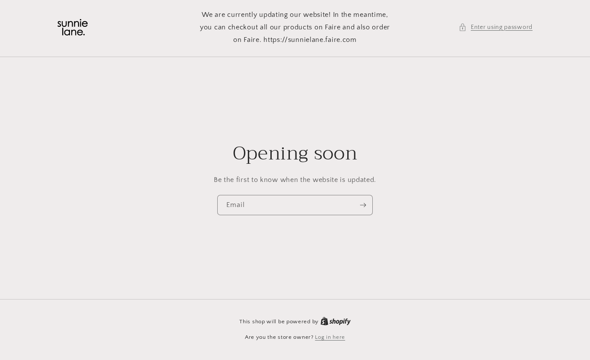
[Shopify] (335, 322)
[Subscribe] (362, 205)
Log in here (330, 337)
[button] (496, 27)
